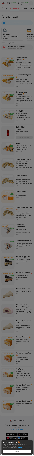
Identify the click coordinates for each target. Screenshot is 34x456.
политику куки (21, 447)
